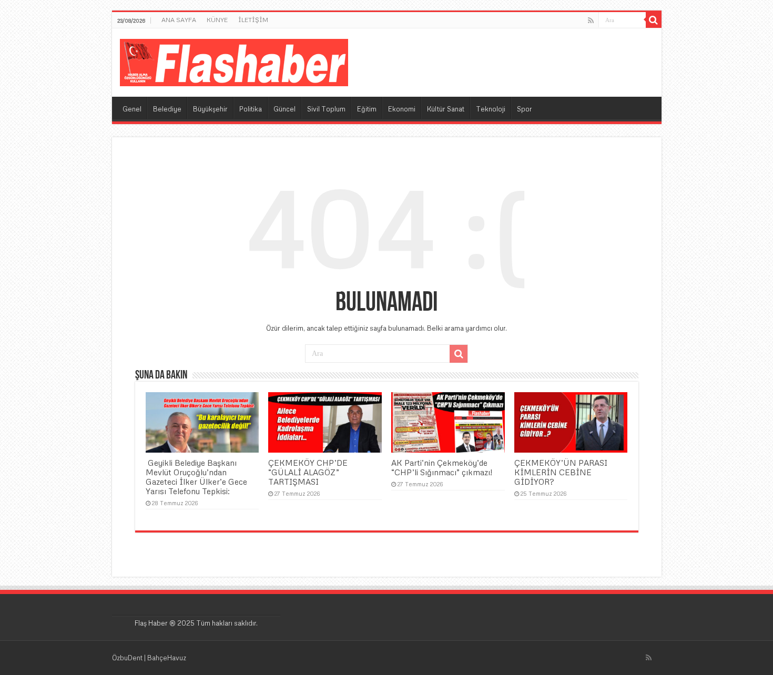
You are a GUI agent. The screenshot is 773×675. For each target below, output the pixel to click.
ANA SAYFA (178, 20)
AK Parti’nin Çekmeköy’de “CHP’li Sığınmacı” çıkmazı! (441, 467)
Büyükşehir (210, 109)
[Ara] (654, 20)
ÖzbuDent (127, 657)
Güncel (284, 109)
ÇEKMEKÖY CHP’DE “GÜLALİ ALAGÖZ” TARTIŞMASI (308, 472)
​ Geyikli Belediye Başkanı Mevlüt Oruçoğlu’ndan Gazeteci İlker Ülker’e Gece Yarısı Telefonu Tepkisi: (196, 477)
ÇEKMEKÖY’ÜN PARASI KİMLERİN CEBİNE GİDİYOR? (560, 472)
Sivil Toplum (326, 109)
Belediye (167, 109)
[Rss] (591, 20)
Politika (250, 109)
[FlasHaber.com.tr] (234, 60)
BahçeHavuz (166, 657)
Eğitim (367, 109)
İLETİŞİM (253, 20)
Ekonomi (401, 109)
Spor (524, 109)
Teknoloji (490, 109)
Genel (132, 109)
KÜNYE (217, 20)
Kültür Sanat (445, 109)
